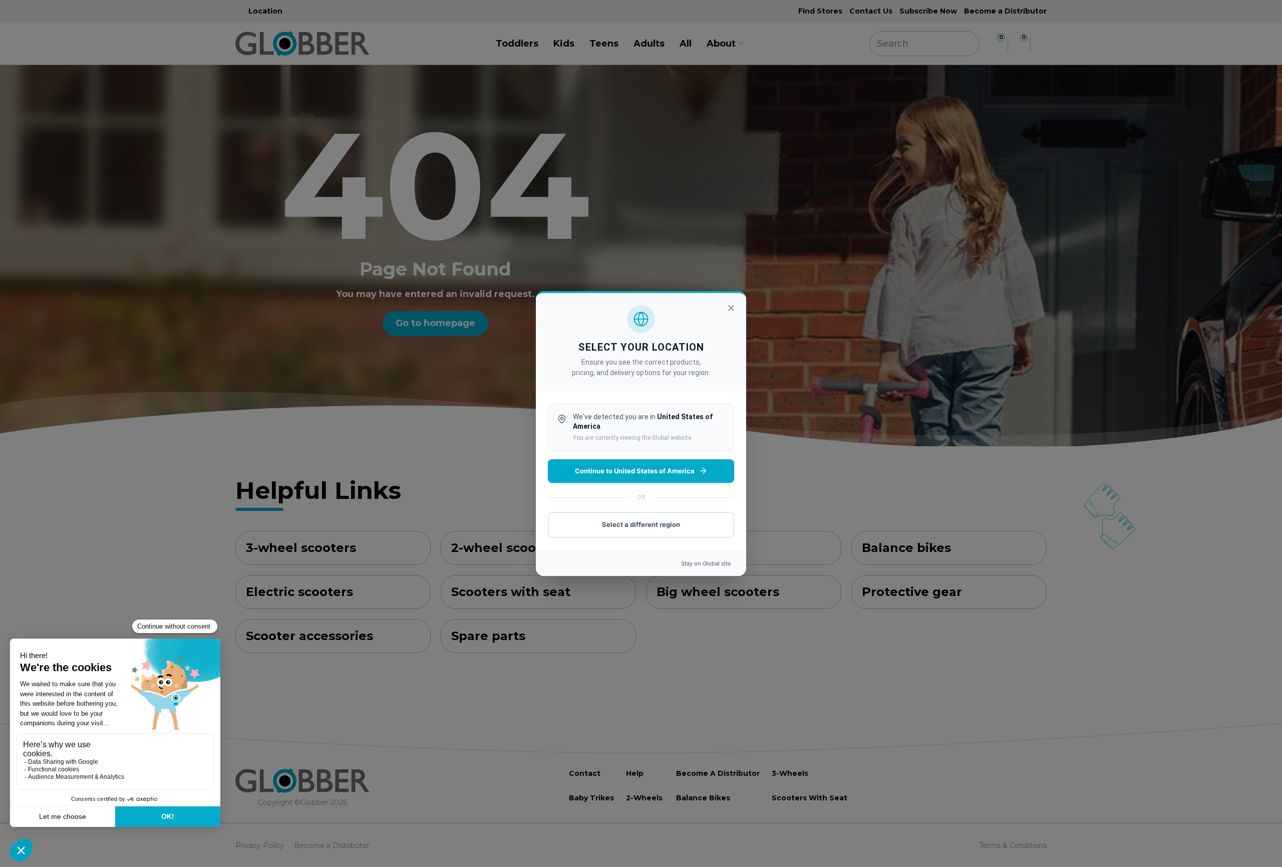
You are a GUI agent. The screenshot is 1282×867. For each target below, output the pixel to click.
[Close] (731, 308)
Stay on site (706, 563)
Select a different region (641, 524)
